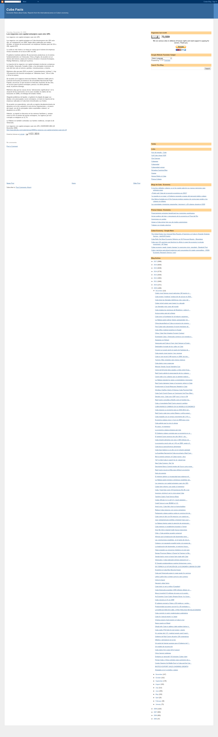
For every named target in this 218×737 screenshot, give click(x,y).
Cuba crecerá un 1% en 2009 (164, 600)
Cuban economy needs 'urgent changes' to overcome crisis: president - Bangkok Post (179, 247)
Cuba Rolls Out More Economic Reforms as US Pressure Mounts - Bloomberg (177, 239)
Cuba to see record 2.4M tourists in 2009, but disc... (172, 356)
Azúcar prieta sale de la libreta (165, 313)
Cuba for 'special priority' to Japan (166, 616)
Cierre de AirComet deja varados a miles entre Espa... (173, 370)
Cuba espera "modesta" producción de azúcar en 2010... (173, 297)
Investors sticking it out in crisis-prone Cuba (169, 493)
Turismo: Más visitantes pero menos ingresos (170, 360)
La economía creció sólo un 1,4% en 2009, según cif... (173, 443)
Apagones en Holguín (162, 340)
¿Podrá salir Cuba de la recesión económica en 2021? (169, 193)
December (159, 291)
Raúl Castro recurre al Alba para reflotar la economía (172, 470)
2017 (155, 261)
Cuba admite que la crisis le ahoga (166, 423)
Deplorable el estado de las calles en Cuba (169, 346)
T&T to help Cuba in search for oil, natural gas (170, 460)
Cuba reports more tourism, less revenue (168, 353)
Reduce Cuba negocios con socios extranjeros (170, 510)
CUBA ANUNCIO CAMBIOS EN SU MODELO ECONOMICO (175, 406)
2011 (155, 281)
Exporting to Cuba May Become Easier (168, 570)
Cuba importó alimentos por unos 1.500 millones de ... (173, 440)
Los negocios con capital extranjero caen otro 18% (171, 483)
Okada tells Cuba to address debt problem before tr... (172, 626)
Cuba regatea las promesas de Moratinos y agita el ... (172, 310)
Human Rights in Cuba (158, 176)
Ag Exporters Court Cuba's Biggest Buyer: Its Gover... (173, 596)
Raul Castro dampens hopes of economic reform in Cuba (173, 383)
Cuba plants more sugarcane (164, 363)
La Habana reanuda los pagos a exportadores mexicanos (173, 380)
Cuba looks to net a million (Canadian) (167, 586)
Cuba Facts (14, 9)
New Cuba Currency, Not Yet (164, 463)
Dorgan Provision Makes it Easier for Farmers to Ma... (173, 553)
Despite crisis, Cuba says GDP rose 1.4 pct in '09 (171, 396)
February (159, 701)
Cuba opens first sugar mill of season (167, 650)
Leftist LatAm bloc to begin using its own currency (171, 576)
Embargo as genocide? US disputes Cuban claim (171, 656)
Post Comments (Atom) (23, 187)
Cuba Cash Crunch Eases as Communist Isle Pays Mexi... (174, 393)
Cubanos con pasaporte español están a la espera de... (173, 543)
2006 (155, 715)
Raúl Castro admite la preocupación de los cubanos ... (173, 373)
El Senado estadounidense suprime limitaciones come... (173, 563)
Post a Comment (12, 146)
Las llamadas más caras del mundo (166, 306)
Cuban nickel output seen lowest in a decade (170, 303)
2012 (155, 278)
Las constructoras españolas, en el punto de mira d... (172, 540)
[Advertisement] (109, 24)
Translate (167, 60)
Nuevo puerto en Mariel (162, 623)
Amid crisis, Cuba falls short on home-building (170, 506)
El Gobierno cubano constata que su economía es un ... (173, 433)
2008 (155, 709)
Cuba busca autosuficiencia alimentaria (168, 446)
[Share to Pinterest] (38, 134)
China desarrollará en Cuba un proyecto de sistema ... (173, 323)
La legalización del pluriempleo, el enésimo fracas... (172, 546)
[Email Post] (27, 134)
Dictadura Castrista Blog (159, 170)
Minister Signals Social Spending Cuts (167, 366)
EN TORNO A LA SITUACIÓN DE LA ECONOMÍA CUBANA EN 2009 (177, 566)
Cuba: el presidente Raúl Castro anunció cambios (171, 403)
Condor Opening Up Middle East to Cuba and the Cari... (173, 663)
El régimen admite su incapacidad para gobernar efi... (172, 476)
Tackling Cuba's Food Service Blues (167, 496)
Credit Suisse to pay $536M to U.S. (166, 503)
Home (74, 183)
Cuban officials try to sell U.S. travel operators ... (171, 500)
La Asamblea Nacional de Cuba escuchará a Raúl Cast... (173, 453)
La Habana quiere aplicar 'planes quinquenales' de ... (172, 320)
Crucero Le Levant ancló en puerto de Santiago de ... (172, 350)
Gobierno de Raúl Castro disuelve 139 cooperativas (172, 636)
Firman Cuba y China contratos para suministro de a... (173, 660)
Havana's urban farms (162, 583)
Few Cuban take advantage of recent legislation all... (172, 326)
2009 (155, 288)
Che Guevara (155, 158)
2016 (155, 265)
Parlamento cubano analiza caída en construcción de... (173, 513)
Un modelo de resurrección (164, 646)
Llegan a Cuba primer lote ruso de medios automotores (169, 222)
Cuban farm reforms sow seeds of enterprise (169, 486)
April (157, 697)
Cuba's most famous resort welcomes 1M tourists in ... (173, 293)
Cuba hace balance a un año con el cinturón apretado (172, 450)
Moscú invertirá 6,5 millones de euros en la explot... (172, 593)
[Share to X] (34, 134)
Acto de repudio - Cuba (158, 152)
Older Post (136, 183)
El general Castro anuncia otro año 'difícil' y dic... (171, 436)
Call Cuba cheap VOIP (158, 155)
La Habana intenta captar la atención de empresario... (172, 523)
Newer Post (10, 183)
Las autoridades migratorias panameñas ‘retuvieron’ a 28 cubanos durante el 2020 (178, 204)
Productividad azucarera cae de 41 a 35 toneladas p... (173, 606)
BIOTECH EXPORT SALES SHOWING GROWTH (171, 666)
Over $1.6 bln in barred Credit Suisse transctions (171, 530)
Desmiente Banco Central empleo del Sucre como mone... (174, 466)
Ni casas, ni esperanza (162, 426)
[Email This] (29, 134)
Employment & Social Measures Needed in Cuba (171, 386)
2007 (155, 712)
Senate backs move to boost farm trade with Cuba (171, 556)
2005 (155, 719)
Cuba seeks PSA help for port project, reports (170, 630)
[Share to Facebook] (36, 134)
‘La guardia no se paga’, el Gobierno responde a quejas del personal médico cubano (178, 196)
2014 (155, 271)
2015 (155, 268)
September (159, 681)
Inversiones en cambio (158, 219)
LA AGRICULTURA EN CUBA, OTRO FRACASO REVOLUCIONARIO (178, 610)
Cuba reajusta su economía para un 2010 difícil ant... (172, 410)
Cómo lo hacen (160, 580)
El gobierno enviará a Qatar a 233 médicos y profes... (172, 603)
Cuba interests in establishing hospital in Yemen (171, 526)
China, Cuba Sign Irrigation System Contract (169, 333)
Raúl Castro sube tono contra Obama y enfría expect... (173, 413)
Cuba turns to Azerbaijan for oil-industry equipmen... (172, 316)
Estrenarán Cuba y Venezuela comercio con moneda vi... (174, 337)
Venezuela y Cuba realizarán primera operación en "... (172, 560)
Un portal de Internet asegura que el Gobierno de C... (172, 643)
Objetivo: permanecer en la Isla (165, 640)
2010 (155, 285)
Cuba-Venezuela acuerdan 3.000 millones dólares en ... (173, 590)
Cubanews (154, 161)
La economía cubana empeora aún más (168, 430)
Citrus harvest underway (163, 653)
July (157, 688)
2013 (155, 275)
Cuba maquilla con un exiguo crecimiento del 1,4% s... (173, 416)
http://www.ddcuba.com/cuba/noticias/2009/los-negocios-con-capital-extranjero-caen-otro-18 (37, 130)
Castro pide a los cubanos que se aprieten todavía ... (172, 377)
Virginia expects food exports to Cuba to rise (169, 620)
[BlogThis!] (32, 134)
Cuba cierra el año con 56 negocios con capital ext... (172, 516)
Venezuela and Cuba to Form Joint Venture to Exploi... (173, 343)
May (157, 694)
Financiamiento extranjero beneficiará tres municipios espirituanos (173, 213)
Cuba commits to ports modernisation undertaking (171, 613)
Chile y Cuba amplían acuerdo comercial (168, 533)
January (158, 704)
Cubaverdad (155, 164)
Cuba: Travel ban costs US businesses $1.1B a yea (172, 490)
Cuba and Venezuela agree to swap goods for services (173, 573)
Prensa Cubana (156, 179)
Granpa (153, 173)
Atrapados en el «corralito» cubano (166, 670)
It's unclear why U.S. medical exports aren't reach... (172, 633)
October (158, 678)
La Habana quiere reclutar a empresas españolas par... (173, 480)
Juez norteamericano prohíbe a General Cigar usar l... (172, 520)
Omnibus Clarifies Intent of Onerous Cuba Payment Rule (173, 390)
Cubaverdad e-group (158, 167)
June (157, 691)
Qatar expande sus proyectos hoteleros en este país (172, 550)
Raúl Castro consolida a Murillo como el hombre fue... (172, 400)
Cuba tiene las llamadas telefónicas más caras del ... (172, 300)
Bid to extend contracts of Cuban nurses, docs (170, 456)
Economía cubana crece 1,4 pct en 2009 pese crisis (172, 420)
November (159, 674)
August (158, 684)
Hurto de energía (160, 473)
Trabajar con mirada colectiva (161, 225)
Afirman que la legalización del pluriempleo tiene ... (172, 536)
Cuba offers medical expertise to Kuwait (168, 330)
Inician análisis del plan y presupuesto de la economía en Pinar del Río (174, 216)
